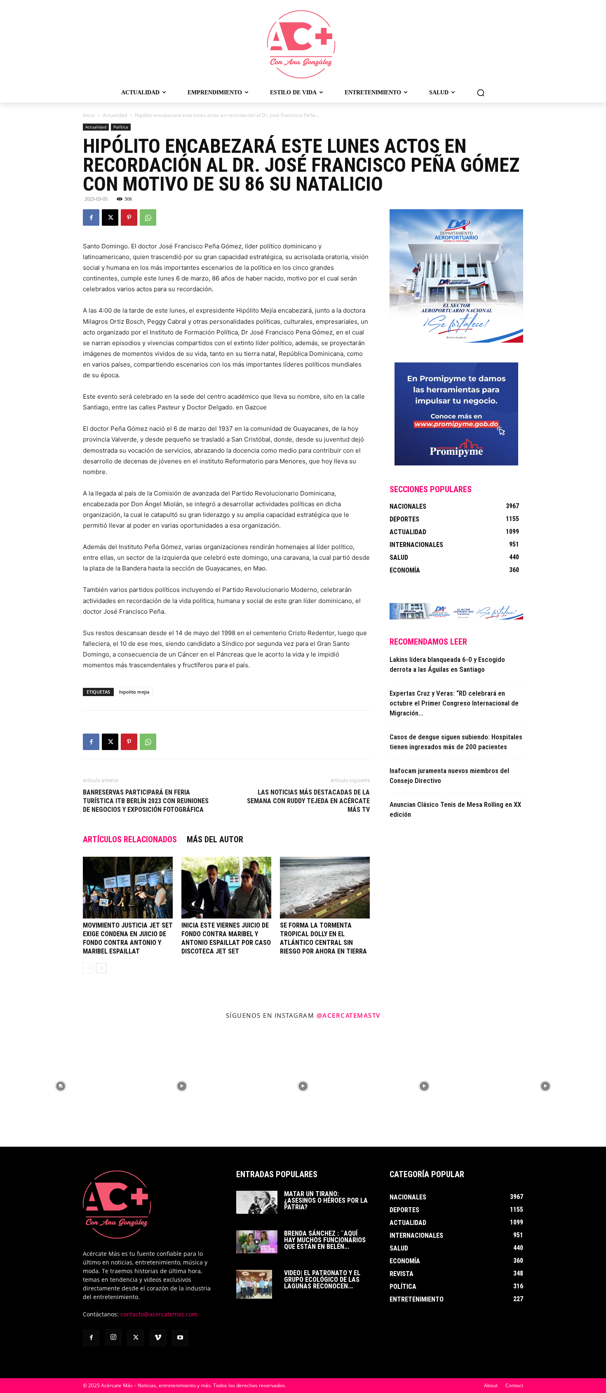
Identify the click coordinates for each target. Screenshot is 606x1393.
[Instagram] (113, 1337)
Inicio (89, 115)
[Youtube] (180, 1338)
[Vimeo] (158, 1338)
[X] (110, 217)
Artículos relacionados (130, 839)
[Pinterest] (129, 217)
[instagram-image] (60, 1086)
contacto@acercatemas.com (158, 1314)
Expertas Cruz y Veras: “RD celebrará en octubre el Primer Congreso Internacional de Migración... (454, 703)
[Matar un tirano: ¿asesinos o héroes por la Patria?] (256, 1202)
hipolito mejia (134, 692)
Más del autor (215, 839)
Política (120, 127)
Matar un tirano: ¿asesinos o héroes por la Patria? (326, 1200)
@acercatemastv (349, 1015)
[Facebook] (91, 217)
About (491, 1385)
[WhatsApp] (148, 217)
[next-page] (101, 968)
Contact (514, 1385)
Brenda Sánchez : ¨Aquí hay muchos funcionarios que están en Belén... (325, 1239)
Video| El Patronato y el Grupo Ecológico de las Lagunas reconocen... (322, 1279)
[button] (481, 93)
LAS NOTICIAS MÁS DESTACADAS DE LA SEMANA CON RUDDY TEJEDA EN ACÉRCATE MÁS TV (308, 800)
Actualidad (115, 115)
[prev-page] (88, 968)
